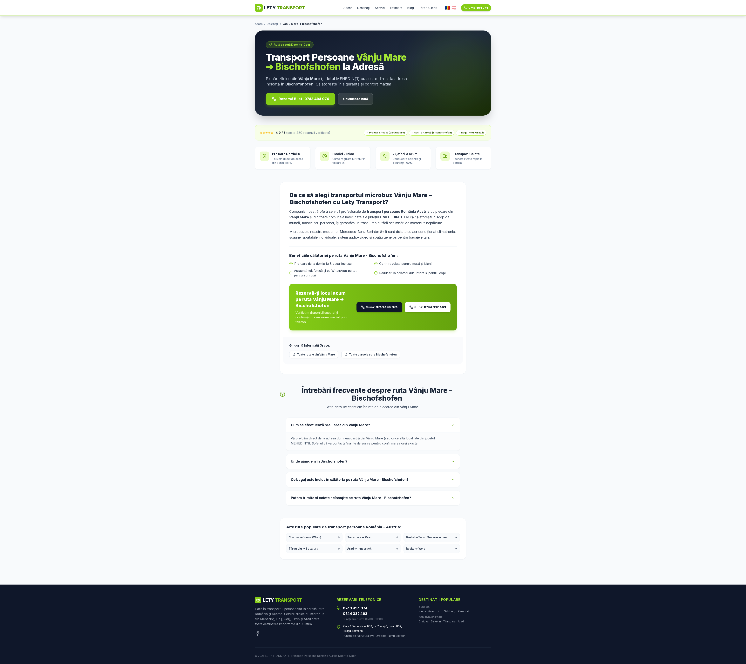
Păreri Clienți (427, 8)
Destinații (363, 8)
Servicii (380, 8)
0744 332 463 (355, 614)
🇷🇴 (447, 7)
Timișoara (449, 621)
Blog (410, 8)
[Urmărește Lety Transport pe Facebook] (257, 633)
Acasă (347, 8)
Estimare (396, 8)
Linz (439, 611)
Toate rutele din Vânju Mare (316, 354)
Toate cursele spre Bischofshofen (373, 354)
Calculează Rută (355, 99)
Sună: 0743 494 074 (382, 307)
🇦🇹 (453, 7)
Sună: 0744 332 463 (430, 307)
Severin (436, 621)
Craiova (424, 621)
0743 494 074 (478, 7)
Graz (431, 611)
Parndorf (463, 611)
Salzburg (450, 611)
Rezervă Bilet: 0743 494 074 (304, 99)
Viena (422, 611)
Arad (461, 621)
